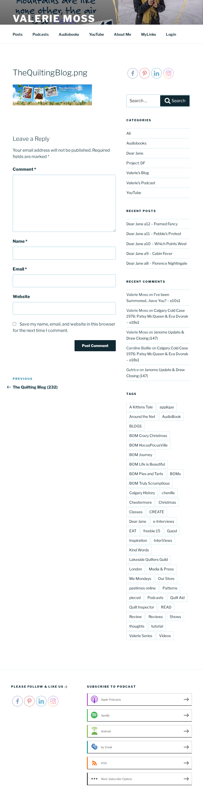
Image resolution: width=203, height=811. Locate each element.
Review (135, 616)
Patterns (170, 588)
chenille (168, 492)
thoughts (136, 626)
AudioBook (171, 416)
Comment (24, 169)
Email (20, 269)
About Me (122, 34)
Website (21, 296)
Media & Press (161, 569)
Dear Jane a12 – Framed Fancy (152, 224)
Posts (17, 34)
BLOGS (135, 426)
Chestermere (140, 502)
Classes (135, 512)
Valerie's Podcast (140, 183)
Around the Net (142, 416)
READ (166, 607)
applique (167, 407)
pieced (135, 597)
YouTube (96, 34)
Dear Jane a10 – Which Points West (156, 243)
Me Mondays (140, 578)
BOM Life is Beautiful (147, 464)
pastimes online (142, 588)
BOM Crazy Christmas (148, 435)
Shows (175, 616)
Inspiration (138, 540)
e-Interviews (163, 521)
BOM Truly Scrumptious (149, 483)
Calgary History (142, 492)
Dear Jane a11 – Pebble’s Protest (153, 233)
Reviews (156, 616)
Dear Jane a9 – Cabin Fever (149, 253)
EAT (132, 531)
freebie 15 (151, 531)
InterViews (163, 540)
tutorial (157, 626)
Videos (165, 635)
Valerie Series (140, 635)
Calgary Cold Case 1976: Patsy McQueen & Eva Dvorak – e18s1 (157, 316)
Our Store (166, 578)
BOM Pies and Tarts (146, 473)
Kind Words (139, 550)
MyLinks (148, 34)
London (135, 569)
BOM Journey (140, 454)
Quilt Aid (177, 597)
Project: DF (135, 163)
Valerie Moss (54, 18)
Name (20, 241)
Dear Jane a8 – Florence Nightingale (156, 263)
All (128, 133)
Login (171, 34)
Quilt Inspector (141, 607)
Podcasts (41, 34)
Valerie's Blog (137, 172)
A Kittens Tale (141, 407)
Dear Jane (134, 153)
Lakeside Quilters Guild (148, 559)
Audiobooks (69, 34)
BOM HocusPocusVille (148, 445)
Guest (172, 531)
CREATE (156, 512)
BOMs (175, 473)
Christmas (167, 502)
